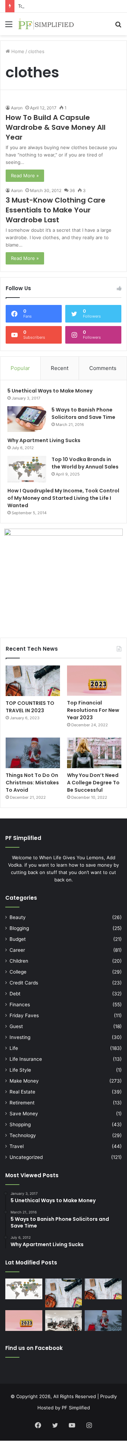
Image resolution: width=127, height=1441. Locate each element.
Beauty (18, 917)
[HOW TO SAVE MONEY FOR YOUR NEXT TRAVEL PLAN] (63, 1293)
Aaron (17, 107)
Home (17, 51)
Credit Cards (24, 983)
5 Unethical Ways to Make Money (49, 390)
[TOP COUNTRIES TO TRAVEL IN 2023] (33, 680)
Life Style (20, 1070)
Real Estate (22, 1092)
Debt (15, 993)
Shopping (20, 1124)
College (18, 972)
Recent (59, 368)
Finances (20, 1004)
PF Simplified (76, 1407)
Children (19, 961)
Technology (23, 1135)
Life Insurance (26, 1059)
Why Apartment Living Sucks (43, 440)
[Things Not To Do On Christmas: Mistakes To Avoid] (33, 753)
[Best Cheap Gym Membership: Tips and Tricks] (63, 1320)
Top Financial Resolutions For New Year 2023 (93, 710)
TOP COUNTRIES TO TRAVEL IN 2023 (30, 707)
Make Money (24, 1081)
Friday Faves (24, 1015)
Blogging (19, 928)
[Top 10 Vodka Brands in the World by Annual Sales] (26, 469)
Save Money (24, 1113)
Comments (102, 368)
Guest (16, 1026)
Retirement (22, 1102)
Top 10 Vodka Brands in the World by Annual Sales (85, 463)
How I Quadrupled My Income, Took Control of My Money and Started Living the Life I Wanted (63, 498)
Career (17, 950)
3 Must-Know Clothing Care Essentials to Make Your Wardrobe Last (55, 210)
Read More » (25, 175)
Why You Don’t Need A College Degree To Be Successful (93, 782)
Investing (20, 1037)
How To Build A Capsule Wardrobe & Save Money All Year (55, 127)
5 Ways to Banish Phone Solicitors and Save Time (83, 413)
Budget (18, 939)
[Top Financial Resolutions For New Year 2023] (94, 680)
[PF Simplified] (46, 24)
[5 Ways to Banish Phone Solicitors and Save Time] (26, 419)
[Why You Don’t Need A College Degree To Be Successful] (94, 753)
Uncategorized (26, 1157)
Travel (17, 1146)
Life (14, 1048)
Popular (20, 368)
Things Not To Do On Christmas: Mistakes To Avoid (32, 782)
